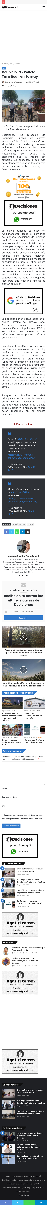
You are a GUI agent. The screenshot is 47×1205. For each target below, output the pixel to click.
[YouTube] (25, 1195)
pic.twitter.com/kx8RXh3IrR (22, 458)
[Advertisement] (23, 36)
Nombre (6, 788)
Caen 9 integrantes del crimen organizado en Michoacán (30, 891)
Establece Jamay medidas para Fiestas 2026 (11, 742)
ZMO (11, 64)
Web (4, 806)
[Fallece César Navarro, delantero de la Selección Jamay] (8, 1148)
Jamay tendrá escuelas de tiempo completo (33, 715)
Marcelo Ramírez (18, 966)
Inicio (5, 64)
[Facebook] (19, 1195)
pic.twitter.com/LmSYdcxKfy (22, 501)
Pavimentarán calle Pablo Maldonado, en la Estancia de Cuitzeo (25, 960)
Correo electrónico (10, 797)
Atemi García (17, 953)
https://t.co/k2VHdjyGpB (20, 454)
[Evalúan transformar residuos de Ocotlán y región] (8, 872)
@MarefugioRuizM (27, 439)
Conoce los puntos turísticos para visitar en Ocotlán (30, 1157)
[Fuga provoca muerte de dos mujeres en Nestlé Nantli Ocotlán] (8, 1136)
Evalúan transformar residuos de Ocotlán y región (30, 870)
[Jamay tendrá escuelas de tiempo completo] (34, 703)
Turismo (30, 524)
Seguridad (22, 524)
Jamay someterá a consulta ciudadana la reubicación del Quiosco (12, 716)
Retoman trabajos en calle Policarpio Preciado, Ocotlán (28, 948)
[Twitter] (22, 1195)
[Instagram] (27, 1195)
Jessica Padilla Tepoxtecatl (14, 82)
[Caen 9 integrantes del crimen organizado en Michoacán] (8, 893)
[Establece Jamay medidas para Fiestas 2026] (12, 730)
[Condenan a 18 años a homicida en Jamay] (34, 730)
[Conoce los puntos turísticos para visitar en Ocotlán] (8, 1159)
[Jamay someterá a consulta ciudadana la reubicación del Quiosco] (12, 703)
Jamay (17, 64)
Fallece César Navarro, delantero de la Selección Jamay (28, 1147)
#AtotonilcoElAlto (20, 492)
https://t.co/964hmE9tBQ (21, 498)
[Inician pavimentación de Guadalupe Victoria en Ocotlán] (8, 882)
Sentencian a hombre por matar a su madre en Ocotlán (30, 902)
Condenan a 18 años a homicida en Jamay (34, 741)
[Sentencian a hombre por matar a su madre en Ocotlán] (8, 904)
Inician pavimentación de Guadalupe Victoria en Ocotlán (31, 880)
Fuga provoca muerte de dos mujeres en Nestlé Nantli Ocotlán (30, 1135)
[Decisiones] (10, 7)
